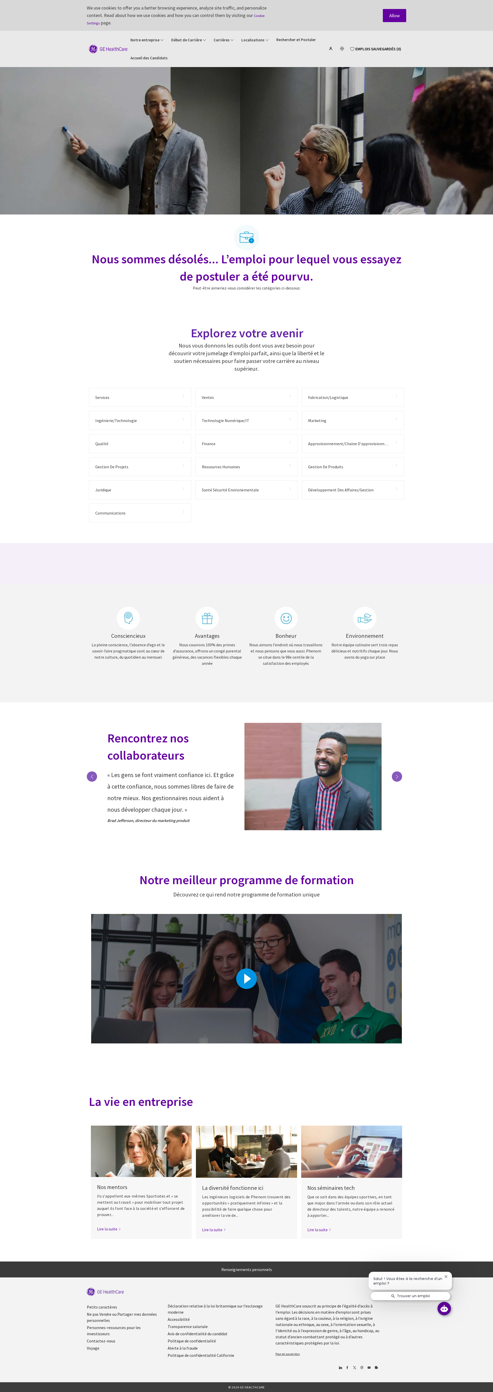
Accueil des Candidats (149, 58)
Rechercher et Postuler (296, 40)
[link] (109, 1229)
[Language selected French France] (342, 48)
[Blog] (361, 1368)
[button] (331, 48)
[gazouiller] (354, 1368)
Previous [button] (92, 776)
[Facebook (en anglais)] (347, 1368)
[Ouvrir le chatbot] (444, 1308)
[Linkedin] (340, 1368)
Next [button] (397, 776)
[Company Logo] (108, 48)
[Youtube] (369, 1368)
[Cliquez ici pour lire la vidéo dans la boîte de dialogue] (246, 978)
